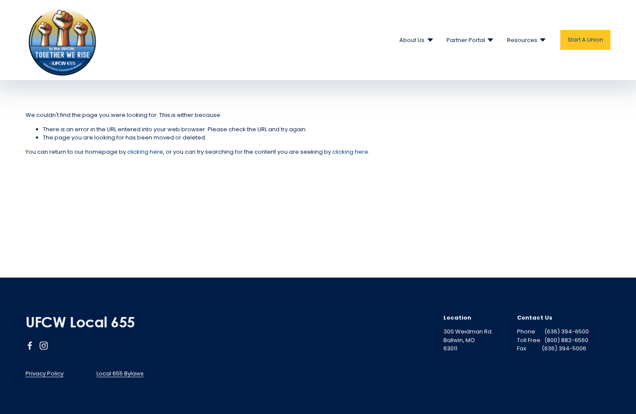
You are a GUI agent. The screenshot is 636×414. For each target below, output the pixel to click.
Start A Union (585, 40)
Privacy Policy (45, 373)
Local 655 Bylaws (120, 373)
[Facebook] (30, 345)
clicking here (145, 152)
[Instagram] (43, 345)
